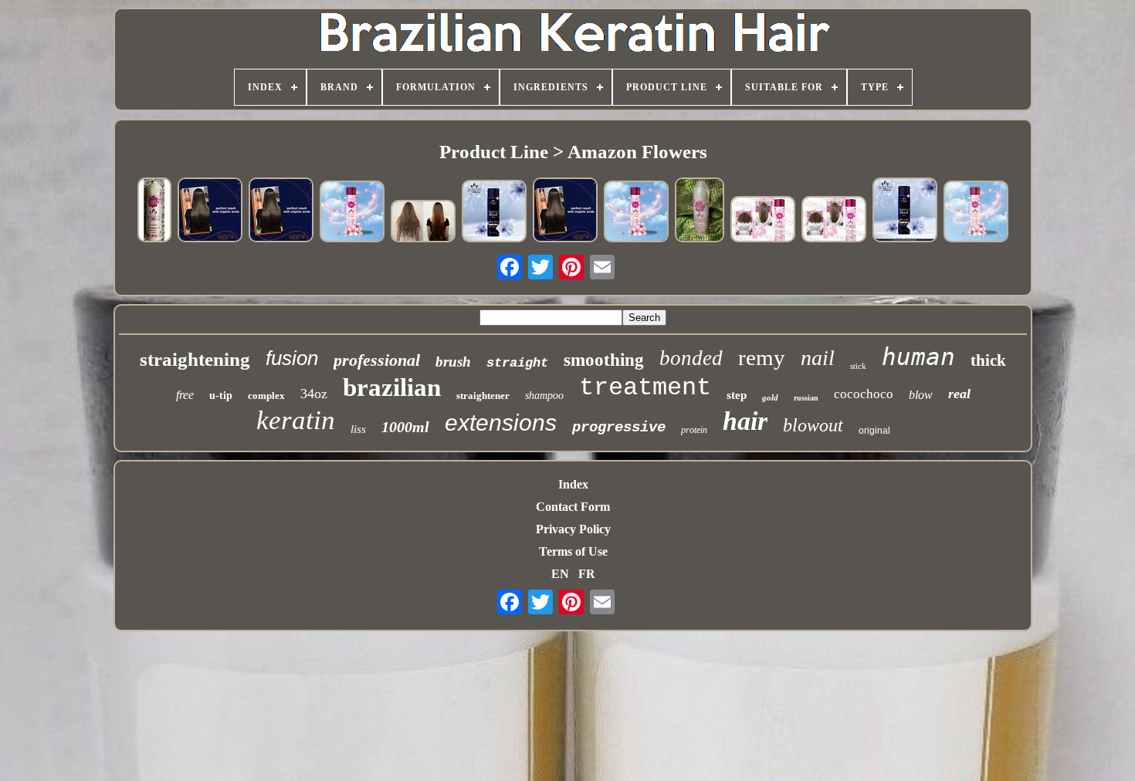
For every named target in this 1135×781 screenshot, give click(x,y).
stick (858, 365)
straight (517, 363)
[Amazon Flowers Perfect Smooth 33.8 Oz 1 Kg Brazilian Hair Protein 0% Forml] (154, 211)
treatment (645, 388)
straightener (483, 395)
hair (745, 421)
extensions (501, 422)
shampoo (544, 395)
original (874, 430)
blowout (813, 425)
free (185, 394)
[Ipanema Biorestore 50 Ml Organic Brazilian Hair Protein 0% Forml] (210, 211)
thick (988, 360)
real (959, 393)
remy (761, 357)
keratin (295, 420)
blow (921, 394)
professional (377, 360)
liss (358, 429)
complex (266, 395)
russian (806, 398)
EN (560, 573)
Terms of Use (573, 551)
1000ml (405, 426)
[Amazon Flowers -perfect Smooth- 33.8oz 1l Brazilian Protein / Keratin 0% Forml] (352, 212)
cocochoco (863, 394)
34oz (313, 393)
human (918, 356)
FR (586, 573)
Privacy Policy (573, 529)
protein (694, 429)
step (737, 395)
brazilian (392, 387)
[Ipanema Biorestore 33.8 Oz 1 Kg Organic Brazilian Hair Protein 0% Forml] (281, 211)
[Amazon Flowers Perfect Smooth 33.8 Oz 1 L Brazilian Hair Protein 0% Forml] (699, 211)
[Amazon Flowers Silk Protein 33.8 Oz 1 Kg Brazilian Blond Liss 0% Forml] (494, 212)
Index (573, 484)
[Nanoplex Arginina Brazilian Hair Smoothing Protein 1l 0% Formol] (423, 222)
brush (453, 361)
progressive (619, 427)
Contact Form (573, 506)
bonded (691, 358)
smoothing (604, 360)
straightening (195, 359)
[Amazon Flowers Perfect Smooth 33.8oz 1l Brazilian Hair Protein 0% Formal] (834, 220)
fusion (292, 358)
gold (770, 397)
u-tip (220, 395)
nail (818, 358)
